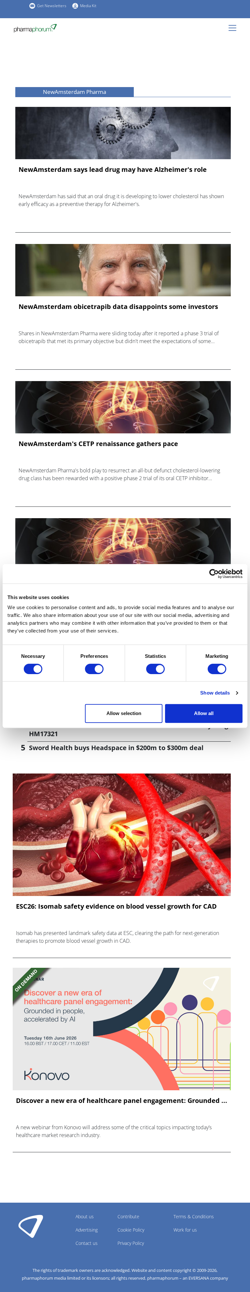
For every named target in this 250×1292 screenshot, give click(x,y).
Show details (215, 693)
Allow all (204, 713)
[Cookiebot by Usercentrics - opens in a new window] (214, 574)
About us (85, 1216)
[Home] (35, 28)
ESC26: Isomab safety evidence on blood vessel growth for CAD (116, 906)
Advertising (87, 1230)
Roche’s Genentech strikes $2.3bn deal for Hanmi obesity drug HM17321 (128, 729)
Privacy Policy (131, 1243)
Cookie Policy (131, 1230)
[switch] (94, 669)
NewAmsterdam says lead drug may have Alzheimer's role (113, 169)
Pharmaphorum (31, 1226)
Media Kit (88, 5)
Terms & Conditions (194, 1216)
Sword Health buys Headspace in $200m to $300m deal (116, 747)
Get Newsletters (51, 5)
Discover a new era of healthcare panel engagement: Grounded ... (121, 1101)
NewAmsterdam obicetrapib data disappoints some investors (118, 307)
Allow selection (123, 713)
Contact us (87, 1243)
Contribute (128, 1216)
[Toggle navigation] (234, 28)
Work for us (185, 1230)
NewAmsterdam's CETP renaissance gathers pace (98, 444)
